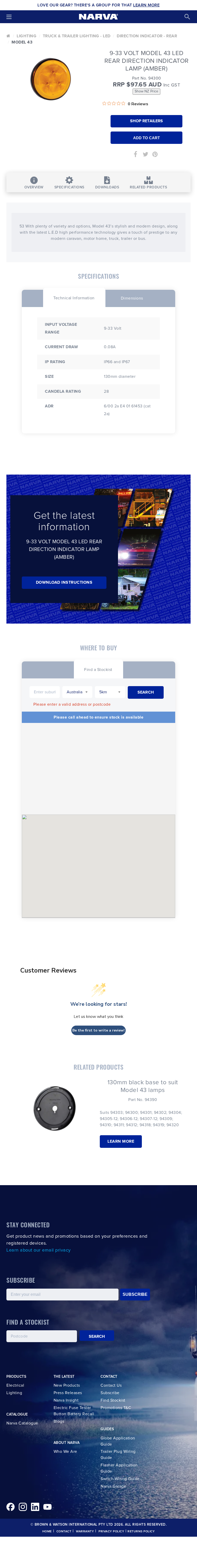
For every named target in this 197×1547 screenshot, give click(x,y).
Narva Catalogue (22, 1423)
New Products (67, 1385)
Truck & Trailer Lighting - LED (77, 36)
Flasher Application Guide (119, 1468)
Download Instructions (64, 582)
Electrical (15, 1385)
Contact (64, 1531)
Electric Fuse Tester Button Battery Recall (74, 1411)
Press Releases (68, 1393)
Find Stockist (113, 1400)
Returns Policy (141, 1531)
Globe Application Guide (118, 1441)
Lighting (26, 36)
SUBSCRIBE (135, 1294)
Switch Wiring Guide (120, 1479)
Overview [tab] (34, 187)
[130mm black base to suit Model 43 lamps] (54, 1108)
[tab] (74, 297)
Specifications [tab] (69, 187)
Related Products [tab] (148, 187)
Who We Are (65, 1451)
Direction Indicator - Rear (147, 36)
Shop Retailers (146, 121)
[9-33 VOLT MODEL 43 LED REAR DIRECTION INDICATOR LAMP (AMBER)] (50, 79)
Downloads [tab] (107, 187)
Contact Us (111, 1385)
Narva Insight (66, 1400)
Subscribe (110, 1393)
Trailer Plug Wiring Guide (118, 1454)
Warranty (85, 1531)
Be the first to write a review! (98, 1030)
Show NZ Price (146, 91)
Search (97, 1336)
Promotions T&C (116, 1408)
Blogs (59, 1421)
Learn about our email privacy (38, 1250)
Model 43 (22, 42)
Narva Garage (113, 1486)
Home (47, 1531)
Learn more (120, 1141)
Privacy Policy (111, 1531)
